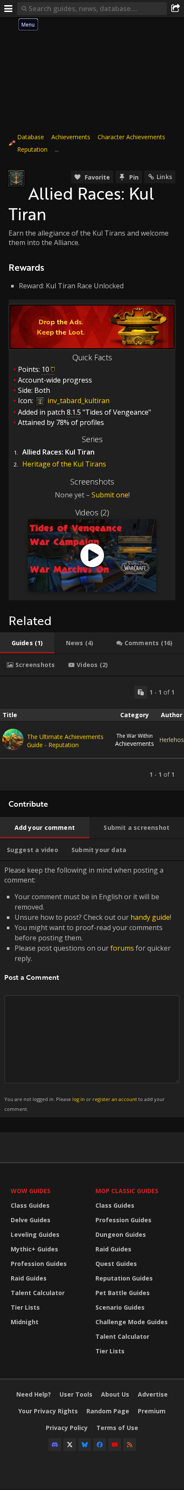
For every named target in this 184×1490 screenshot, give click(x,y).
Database (30, 137)
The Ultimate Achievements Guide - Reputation (65, 741)
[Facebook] (99, 1444)
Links (164, 177)
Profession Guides (39, 1264)
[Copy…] (140, 692)
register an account (114, 1099)
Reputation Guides (124, 1278)
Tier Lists (25, 1307)
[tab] (27, 643)
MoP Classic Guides (126, 1191)
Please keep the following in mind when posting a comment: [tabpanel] (87, 988)
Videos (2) (92, 512)
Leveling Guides (35, 1234)
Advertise (153, 1394)
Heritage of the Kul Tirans (64, 464)
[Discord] (54, 1444)
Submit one (110, 495)
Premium (152, 1411)
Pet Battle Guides (122, 1293)
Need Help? (33, 1394)
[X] (69, 1444)
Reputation (32, 149)
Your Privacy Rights (48, 1411)
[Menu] (8, 8)
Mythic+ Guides (34, 1249)
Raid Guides (29, 1278)
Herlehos (171, 740)
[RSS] (129, 1444)
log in (78, 1099)
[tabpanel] (92, 733)
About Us (115, 1394)
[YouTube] (114, 1444)
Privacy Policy (67, 1428)
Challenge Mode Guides (131, 1322)
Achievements (70, 137)
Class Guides (30, 1205)
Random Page (107, 1411)
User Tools (75, 1394)
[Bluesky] (84, 1444)
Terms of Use (117, 1428)
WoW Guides (30, 1191)
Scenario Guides (120, 1307)
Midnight (25, 1322)
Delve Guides (30, 1220)
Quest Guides (116, 1264)
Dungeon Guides (120, 1234)
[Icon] (16, 178)
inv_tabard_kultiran (78, 400)
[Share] (175, 8)
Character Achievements (131, 137)
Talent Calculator (38, 1293)
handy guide (150, 917)
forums (122, 948)
